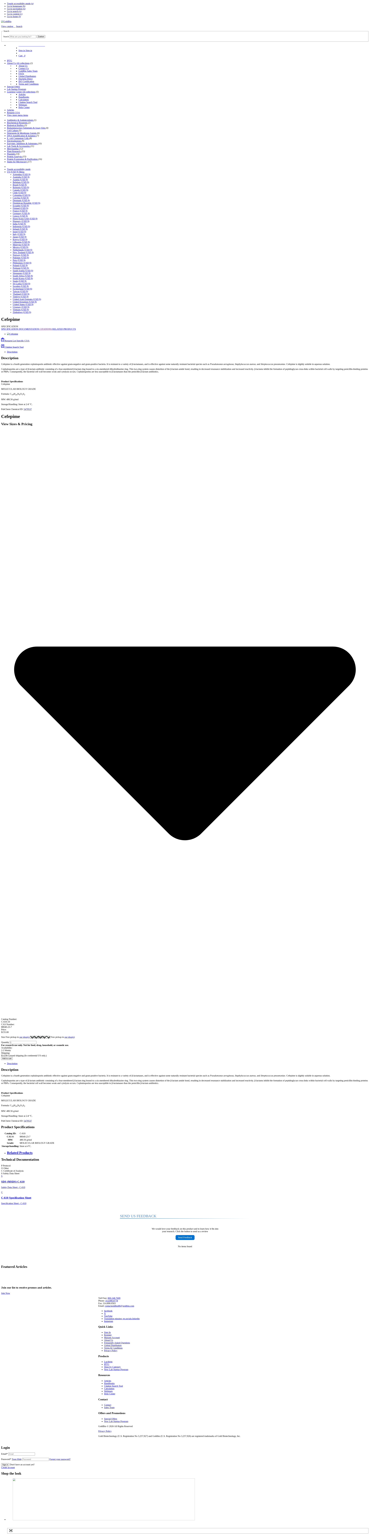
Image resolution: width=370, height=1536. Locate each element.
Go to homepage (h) (16, 6)
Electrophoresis (14, 141)
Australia (21, 177)
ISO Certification (26, 81)
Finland (20, 208)
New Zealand (23, 252)
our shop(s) (24, 1037)
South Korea (23, 278)
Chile (19, 192)
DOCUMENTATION (29, 329)
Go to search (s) (14, 11)
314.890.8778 (111, 1301)
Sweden (21, 286)
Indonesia (21, 226)
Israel (19, 231)
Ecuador (21, 205)
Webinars (22, 105)
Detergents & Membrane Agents (22, 133)
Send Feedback (185, 1237)
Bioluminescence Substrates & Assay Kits (26, 128)
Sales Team (109, 1407)
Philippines (22, 263)
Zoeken (41, 37)
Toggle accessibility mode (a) (20, 3)
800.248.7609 (114, 1298)
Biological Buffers (15, 125)
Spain (19, 281)
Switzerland (22, 289)
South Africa (23, 276)
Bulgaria (21, 187)
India (19, 224)
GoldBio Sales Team (27, 71)
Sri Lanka (21, 283)
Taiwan (20, 291)
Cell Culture (13, 130)
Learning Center (14, 92)
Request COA (13, 112)
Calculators (23, 99)
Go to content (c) (14, 14)
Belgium (21, 182)
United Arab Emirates (27, 299)
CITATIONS (46, 329)
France (20, 211)
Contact (107, 1405)
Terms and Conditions (28, 84)
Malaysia (21, 244)
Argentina (21, 174)
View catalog (7, 26)
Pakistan (21, 257)
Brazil (20, 185)
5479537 (28, 409)
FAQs (21, 73)
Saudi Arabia (23, 270)
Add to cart (7, 1058)
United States (23, 304)
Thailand (21, 294)
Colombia (21, 195)
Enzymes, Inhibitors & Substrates (22, 143)
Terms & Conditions (113, 1348)
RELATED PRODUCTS (64, 329)
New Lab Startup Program (116, 1369)
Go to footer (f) (14, 16)
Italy (19, 234)
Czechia (21, 198)
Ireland (20, 229)
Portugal (21, 268)
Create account (8, 1467)
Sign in (5, 1465)
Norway (21, 255)
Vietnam (21, 309)
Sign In (107, 1332)
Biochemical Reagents (17, 122)
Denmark (21, 200)
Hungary (21, 221)
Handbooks (23, 97)
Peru (19, 260)
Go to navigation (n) (16, 9)
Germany (21, 213)
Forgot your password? (60, 1459)
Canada (20, 190)
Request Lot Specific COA (16, 341)
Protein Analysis (14, 156)
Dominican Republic (26, 203)
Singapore (21, 273)
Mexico (20, 247)
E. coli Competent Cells (18, 138)
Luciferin (108, 1361)
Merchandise (13, 149)
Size (15, 1037)
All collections (22, 63)
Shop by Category (112, 1367)
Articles (22, 94)
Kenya (20, 239)
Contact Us (23, 68)
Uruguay (21, 307)
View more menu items (17, 115)
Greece (20, 216)
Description (12, 352)
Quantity (5, 1042)
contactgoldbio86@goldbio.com (119, 1306)
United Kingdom (25, 302)
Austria (20, 179)
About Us (11, 63)
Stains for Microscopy (17, 162)
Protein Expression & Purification (22, 159)
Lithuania (21, 242)
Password (11, 1459)
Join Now (5, 1293)
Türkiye (20, 296)
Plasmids (11, 154)
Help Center (24, 107)
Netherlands (22, 250)
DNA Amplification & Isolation (21, 136)
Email (4, 1454)
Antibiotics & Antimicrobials (20, 120)
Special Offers (13, 86)
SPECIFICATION (10, 329)
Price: (3, 1029)
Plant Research (14, 151)
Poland (20, 265)
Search (6, 37)
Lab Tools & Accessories (18, 146)
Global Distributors (27, 76)
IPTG (9, 60)
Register (108, 1335)
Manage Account (112, 1337)
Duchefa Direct (25, 79)
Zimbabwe (22, 312)
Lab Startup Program (16, 89)
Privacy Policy (110, 1350)
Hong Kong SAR (25, 218)
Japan (19, 237)
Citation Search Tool (27, 102)
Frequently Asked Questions (117, 1343)
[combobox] (22, 36)
